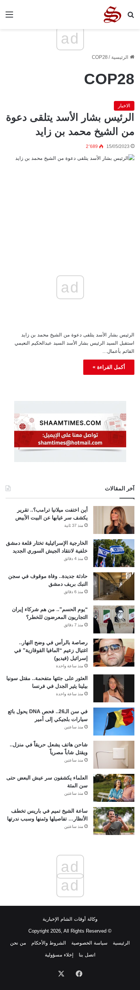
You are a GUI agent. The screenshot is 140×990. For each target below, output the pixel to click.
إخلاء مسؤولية (59, 955)
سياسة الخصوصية (89, 943)
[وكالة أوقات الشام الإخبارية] (112, 14)
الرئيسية (120, 57)
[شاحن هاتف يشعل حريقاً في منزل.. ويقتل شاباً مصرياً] (113, 755)
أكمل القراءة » (109, 367)
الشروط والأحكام (48, 943)
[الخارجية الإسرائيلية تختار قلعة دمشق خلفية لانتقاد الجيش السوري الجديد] (113, 553)
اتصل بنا (87, 955)
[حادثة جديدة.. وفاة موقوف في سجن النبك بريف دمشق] (113, 586)
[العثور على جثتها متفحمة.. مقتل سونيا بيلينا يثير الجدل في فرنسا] (113, 688)
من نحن (18, 943)
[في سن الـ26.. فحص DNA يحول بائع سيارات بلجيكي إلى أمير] (113, 722)
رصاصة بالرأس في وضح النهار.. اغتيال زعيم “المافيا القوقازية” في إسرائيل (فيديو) (51, 650)
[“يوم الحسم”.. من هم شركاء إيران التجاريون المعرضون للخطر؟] (113, 619)
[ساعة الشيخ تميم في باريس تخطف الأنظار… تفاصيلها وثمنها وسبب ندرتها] (113, 821)
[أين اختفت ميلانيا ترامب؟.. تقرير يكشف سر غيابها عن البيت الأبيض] (113, 520)
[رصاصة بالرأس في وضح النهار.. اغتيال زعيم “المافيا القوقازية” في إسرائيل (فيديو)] (113, 653)
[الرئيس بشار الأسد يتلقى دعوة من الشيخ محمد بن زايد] (70, 196)
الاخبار (124, 105)
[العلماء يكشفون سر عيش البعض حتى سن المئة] (113, 788)
